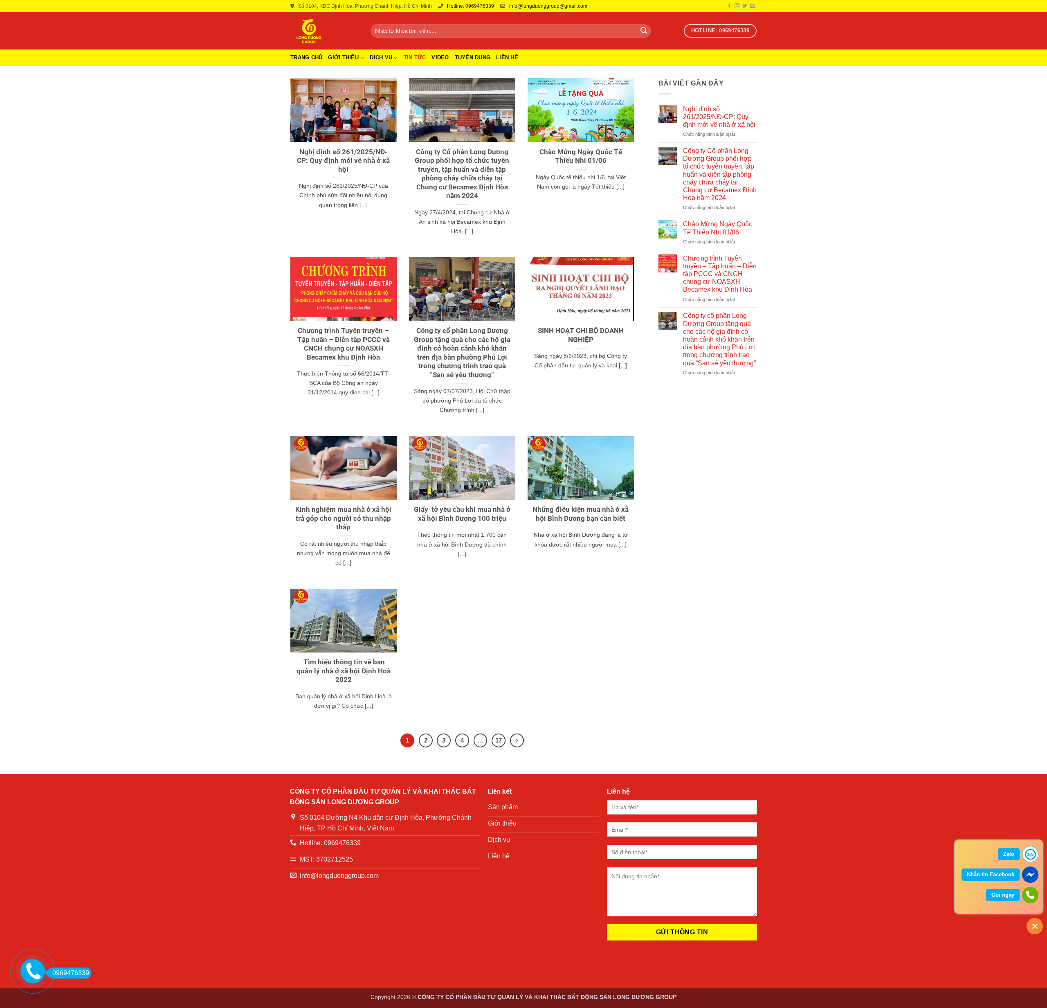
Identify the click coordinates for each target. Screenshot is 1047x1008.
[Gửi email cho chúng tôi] (752, 6)
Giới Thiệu (343, 57)
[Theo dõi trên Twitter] (744, 6)
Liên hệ (507, 57)
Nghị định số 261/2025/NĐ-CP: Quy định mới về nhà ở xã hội (343, 160)
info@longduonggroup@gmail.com (548, 6)
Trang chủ (306, 57)
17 (498, 740)
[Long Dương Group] (324, 31)
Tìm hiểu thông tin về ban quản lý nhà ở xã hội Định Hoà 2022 (344, 671)
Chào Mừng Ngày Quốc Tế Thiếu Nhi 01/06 (580, 156)
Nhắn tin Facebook (990, 874)
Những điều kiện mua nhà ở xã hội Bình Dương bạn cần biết (580, 514)
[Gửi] (644, 31)
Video (440, 57)
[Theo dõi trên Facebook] (729, 6)
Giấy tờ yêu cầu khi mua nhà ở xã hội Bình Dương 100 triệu (462, 514)
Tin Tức (415, 57)
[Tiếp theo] (517, 740)
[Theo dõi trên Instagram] (737, 6)
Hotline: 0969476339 (470, 6)
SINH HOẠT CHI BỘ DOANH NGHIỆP (581, 335)
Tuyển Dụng (473, 57)
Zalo (1008, 854)
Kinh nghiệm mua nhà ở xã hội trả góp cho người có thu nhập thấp (343, 518)
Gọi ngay (1002, 895)
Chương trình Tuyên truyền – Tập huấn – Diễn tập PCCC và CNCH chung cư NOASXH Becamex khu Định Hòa (343, 344)
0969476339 (70, 973)
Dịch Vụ (381, 57)
